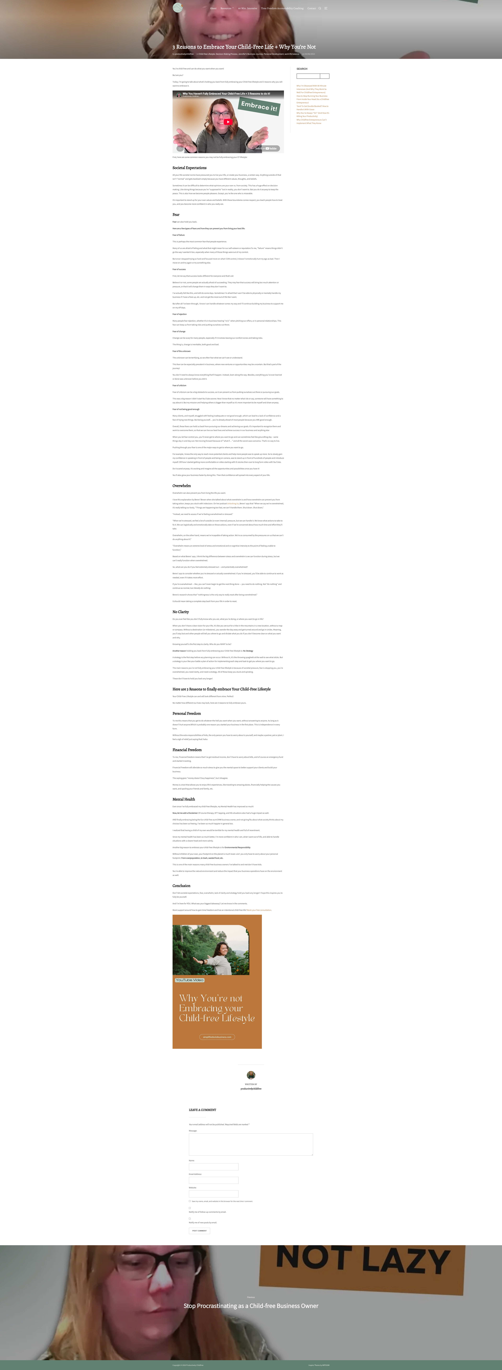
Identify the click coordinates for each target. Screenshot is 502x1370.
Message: (193, 1130)
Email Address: (195, 1174)
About (213, 8)
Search (302, 68)
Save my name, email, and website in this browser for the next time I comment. (222, 1201)
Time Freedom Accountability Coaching (282, 8)
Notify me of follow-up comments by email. (207, 1212)
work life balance (292, 54)
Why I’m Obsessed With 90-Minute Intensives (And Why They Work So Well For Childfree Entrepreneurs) (312, 89)
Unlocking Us (233, 503)
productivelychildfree (184, 54)
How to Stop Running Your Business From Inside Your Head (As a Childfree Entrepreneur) (313, 99)
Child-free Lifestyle (207, 54)
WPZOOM (325, 1365)
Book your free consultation (259, 910)
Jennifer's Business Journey (250, 54)
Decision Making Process (226, 54)
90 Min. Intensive (247, 8)
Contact (311, 8)
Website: (192, 1187)
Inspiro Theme (314, 1365)
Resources (226, 8)
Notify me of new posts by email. (203, 1222)
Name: (192, 1160)
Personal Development (274, 54)
